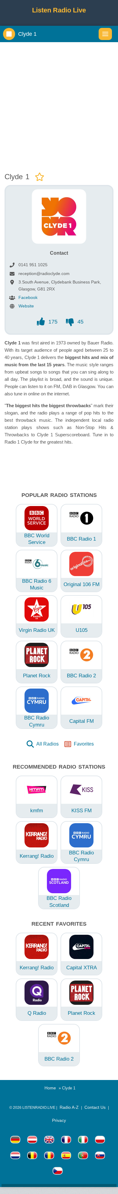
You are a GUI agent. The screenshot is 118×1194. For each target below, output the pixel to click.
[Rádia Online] (57, 1171)
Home (50, 1087)
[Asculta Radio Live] (49, 1156)
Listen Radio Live (59, 10)
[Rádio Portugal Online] (83, 1156)
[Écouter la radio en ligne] (66, 1140)
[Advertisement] (59, 106)
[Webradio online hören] (15, 1140)
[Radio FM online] (100, 1140)
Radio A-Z (69, 1107)
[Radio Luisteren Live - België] (32, 1156)
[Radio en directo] (66, 1156)
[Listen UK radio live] (49, 1140)
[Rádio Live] (100, 1156)
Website (26, 306)
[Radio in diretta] (83, 1140)
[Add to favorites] (39, 177)
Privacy (59, 1120)
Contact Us (95, 1107)
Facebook (28, 297)
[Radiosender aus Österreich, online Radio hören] (32, 1140)
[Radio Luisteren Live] (15, 1156)
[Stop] (9, 34)
